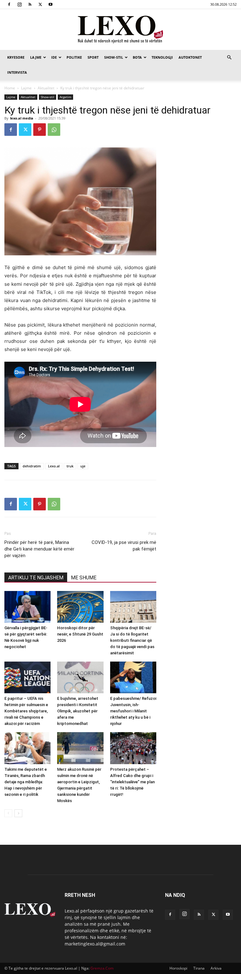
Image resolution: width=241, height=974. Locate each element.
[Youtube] (50, 4)
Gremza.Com (102, 968)
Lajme (35, 57)
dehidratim (32, 466)
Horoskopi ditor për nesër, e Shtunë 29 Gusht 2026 (80, 634)
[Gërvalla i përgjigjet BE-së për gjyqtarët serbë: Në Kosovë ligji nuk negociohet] (27, 607)
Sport (93, 57)
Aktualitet (46, 88)
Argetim (65, 97)
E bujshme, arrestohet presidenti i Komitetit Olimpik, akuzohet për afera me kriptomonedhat (77, 711)
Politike (74, 57)
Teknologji (162, 57)
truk (70, 466)
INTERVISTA (17, 72)
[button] (229, 58)
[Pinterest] (39, 129)
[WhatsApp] (54, 129)
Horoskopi (178, 968)
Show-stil (113, 57)
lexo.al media (21, 118)
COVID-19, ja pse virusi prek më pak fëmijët (124, 546)
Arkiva (216, 968)
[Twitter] (40, 4)
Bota (137, 57)
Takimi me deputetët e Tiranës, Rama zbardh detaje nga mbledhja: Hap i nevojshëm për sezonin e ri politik (25, 782)
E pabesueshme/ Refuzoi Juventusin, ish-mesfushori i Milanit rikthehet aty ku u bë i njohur (133, 711)
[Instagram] (19, 4)
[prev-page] (8, 813)
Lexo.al (54, 466)
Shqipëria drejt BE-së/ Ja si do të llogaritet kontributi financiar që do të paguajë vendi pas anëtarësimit (132, 640)
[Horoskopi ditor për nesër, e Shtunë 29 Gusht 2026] (80, 607)
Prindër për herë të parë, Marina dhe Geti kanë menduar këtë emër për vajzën (39, 549)
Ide (54, 57)
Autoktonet (190, 57)
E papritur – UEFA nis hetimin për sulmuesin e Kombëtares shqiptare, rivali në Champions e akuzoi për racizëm (26, 711)
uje (82, 466)
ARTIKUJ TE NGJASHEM (35, 578)
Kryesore (15, 57)
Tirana (199, 968)
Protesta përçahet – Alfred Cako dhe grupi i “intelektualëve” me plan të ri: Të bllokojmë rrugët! (132, 782)
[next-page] (18, 813)
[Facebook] (9, 4)
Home (9, 88)
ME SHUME (83, 578)
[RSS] (30, 4)
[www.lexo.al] (120, 30)
